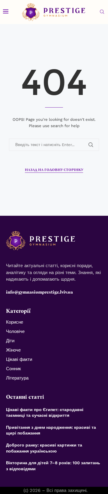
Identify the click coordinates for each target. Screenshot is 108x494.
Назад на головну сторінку (54, 170)
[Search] (102, 12)
